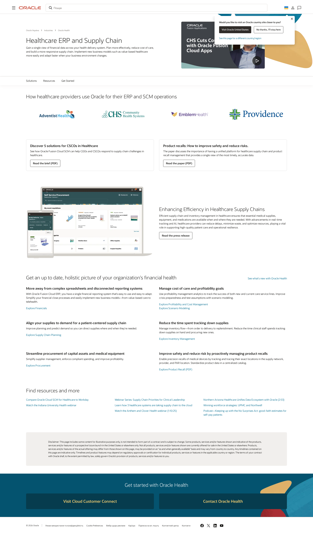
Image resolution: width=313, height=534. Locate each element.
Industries (48, 30)
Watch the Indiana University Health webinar (51, 405)
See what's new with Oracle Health (267, 278)
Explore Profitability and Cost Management (183, 304)
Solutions (31, 80)
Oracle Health (64, 30)
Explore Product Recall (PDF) (175, 369)
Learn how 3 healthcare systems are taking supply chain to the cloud (153, 405)
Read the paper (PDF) (179, 163)
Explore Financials (36, 308)
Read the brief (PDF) (45, 163)
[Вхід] (293, 8)
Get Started (67, 80)
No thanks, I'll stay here (268, 29)
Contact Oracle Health (223, 501)
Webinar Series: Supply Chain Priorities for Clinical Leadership (150, 399)
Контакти (186, 525)
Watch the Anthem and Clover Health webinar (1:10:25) (146, 410)
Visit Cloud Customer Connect (90, 501)
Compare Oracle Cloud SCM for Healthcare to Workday (57, 399)
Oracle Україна (32, 30)
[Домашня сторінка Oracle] (30, 8)
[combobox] (156, 8)
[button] (14, 8)
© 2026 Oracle (32, 525)
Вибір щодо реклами (115, 525)
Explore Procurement (38, 365)
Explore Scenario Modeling (174, 308)
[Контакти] (299, 8)
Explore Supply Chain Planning (43, 335)
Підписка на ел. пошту (148, 525)
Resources (49, 80)
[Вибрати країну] (286, 8)
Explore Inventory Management (177, 338)
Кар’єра (131, 525)
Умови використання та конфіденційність (64, 525)
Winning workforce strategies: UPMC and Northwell (232, 405)
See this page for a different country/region (240, 38)
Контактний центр (170, 525)
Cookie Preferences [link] (94, 525)
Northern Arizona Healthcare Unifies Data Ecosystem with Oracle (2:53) (243, 399)
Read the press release (176, 235)
